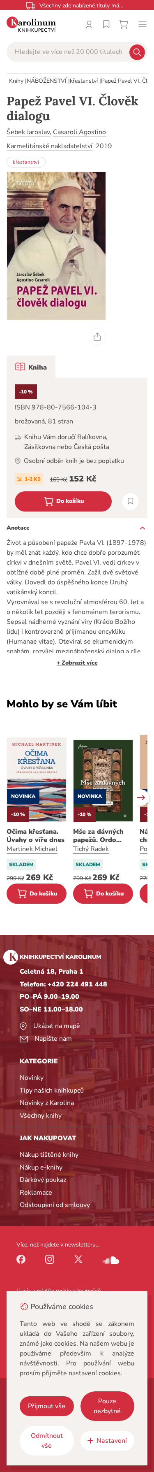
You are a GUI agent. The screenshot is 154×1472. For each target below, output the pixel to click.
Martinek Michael (32, 848)
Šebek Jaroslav (28, 132)
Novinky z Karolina (47, 1102)
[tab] (31, 367)
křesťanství (84, 81)
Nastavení (112, 1440)
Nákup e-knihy (41, 1167)
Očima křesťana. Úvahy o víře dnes (35, 836)
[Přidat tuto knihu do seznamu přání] (130, 501)
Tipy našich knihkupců (52, 1090)
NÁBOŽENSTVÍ (47, 81)
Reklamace (36, 1192)
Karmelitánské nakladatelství (49, 146)
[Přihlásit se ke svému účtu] (89, 24)
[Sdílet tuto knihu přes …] (97, 337)
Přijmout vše (46, 1406)
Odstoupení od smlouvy (55, 1204)
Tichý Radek (91, 848)
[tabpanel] (77, 448)
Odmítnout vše (47, 1440)
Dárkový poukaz (43, 1179)
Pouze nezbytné (107, 1406)
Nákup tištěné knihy (49, 1154)
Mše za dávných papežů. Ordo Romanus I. (98, 836)
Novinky (32, 1077)
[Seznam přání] (106, 24)
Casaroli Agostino (79, 132)
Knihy (16, 81)
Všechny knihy (41, 1115)
